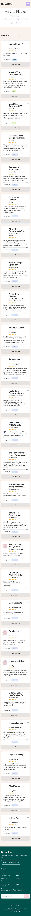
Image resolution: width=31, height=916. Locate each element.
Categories (4, 878)
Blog (17, 875)
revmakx (13, 332)
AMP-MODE (14, 822)
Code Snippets (15, 603)
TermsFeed (14, 517)
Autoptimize (14, 359)
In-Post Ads (14, 818)
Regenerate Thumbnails (14, 168)
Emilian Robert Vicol (16, 727)
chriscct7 (13, 140)
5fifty (12, 666)
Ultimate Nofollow (16, 661)
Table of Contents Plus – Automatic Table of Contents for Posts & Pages (17, 456)
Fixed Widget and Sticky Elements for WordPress (16, 486)
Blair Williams (14, 427)
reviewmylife (14, 635)
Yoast (12, 77)
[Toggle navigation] (28, 4)
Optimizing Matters (16, 364)
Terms (12, 905)
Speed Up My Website (17, 549)
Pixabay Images (16, 723)
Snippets (18, 878)
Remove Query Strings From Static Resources (16, 546)
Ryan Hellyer (14, 577)
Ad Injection (14, 631)
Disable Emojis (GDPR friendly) (16, 574)
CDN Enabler (14, 786)
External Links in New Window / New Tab (16, 695)
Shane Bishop (14, 267)
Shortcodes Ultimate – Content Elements (17, 199)
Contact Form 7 (16, 44)
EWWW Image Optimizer (15, 263)
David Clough (14, 759)
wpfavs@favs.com (14, 862)
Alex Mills (13, 172)
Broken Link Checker (14, 295)
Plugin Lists (19, 873)
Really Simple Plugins (17, 395)
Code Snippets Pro (16, 607)
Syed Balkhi (14, 457)
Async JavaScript (16, 754)
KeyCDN (13, 791)
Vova (12, 202)
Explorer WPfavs (5, 875)
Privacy (18, 905)
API (2, 880)
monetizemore (15, 489)
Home (2, 873)
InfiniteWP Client (16, 328)
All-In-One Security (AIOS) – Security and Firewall (16, 232)
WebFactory (14, 697)
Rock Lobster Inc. (15, 48)
